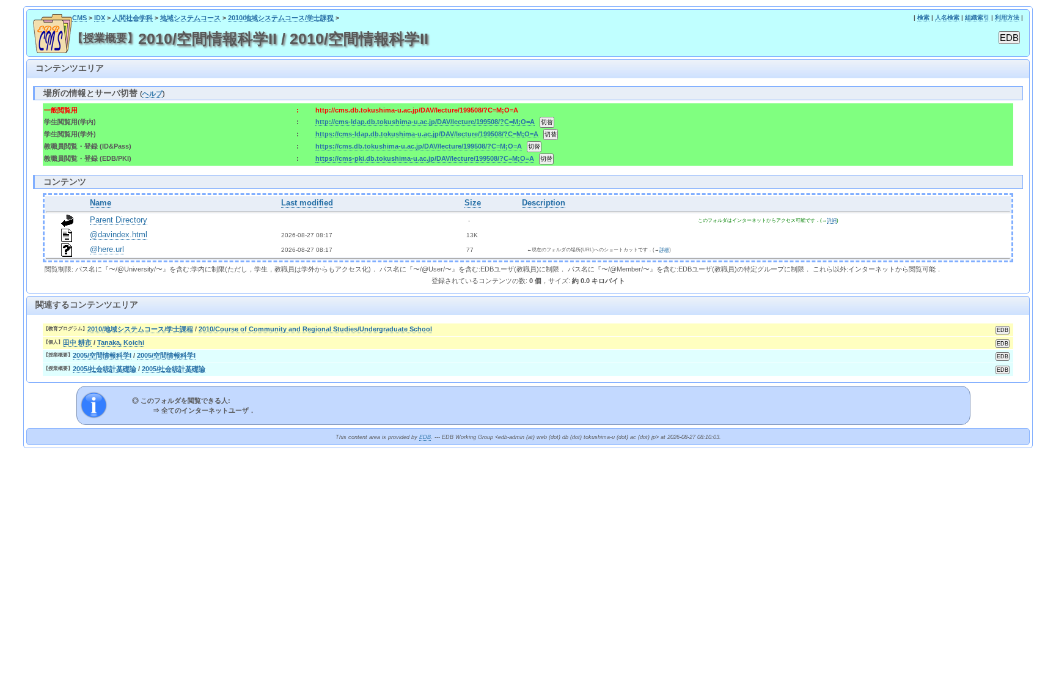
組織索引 (977, 17)
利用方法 (1007, 17)
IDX (99, 17)
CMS (79, 17)
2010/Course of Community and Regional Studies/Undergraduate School (315, 329)
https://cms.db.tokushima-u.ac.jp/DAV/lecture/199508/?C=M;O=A (418, 146)
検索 (923, 17)
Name (100, 203)
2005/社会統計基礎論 (104, 368)
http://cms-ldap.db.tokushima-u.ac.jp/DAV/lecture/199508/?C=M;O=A (425, 121)
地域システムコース (190, 17)
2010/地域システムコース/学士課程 (281, 17)
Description (543, 203)
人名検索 (947, 17)
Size (472, 203)
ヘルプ (152, 93)
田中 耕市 (77, 342)
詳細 (832, 220)
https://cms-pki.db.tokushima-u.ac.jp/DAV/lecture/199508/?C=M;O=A (424, 158)
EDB (425, 437)
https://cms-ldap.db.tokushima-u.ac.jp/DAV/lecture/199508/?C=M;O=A (426, 134)
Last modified (307, 203)
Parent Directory (118, 220)
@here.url (107, 249)
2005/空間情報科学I (102, 355)
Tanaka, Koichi (120, 342)
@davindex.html (118, 235)
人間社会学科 (132, 17)
